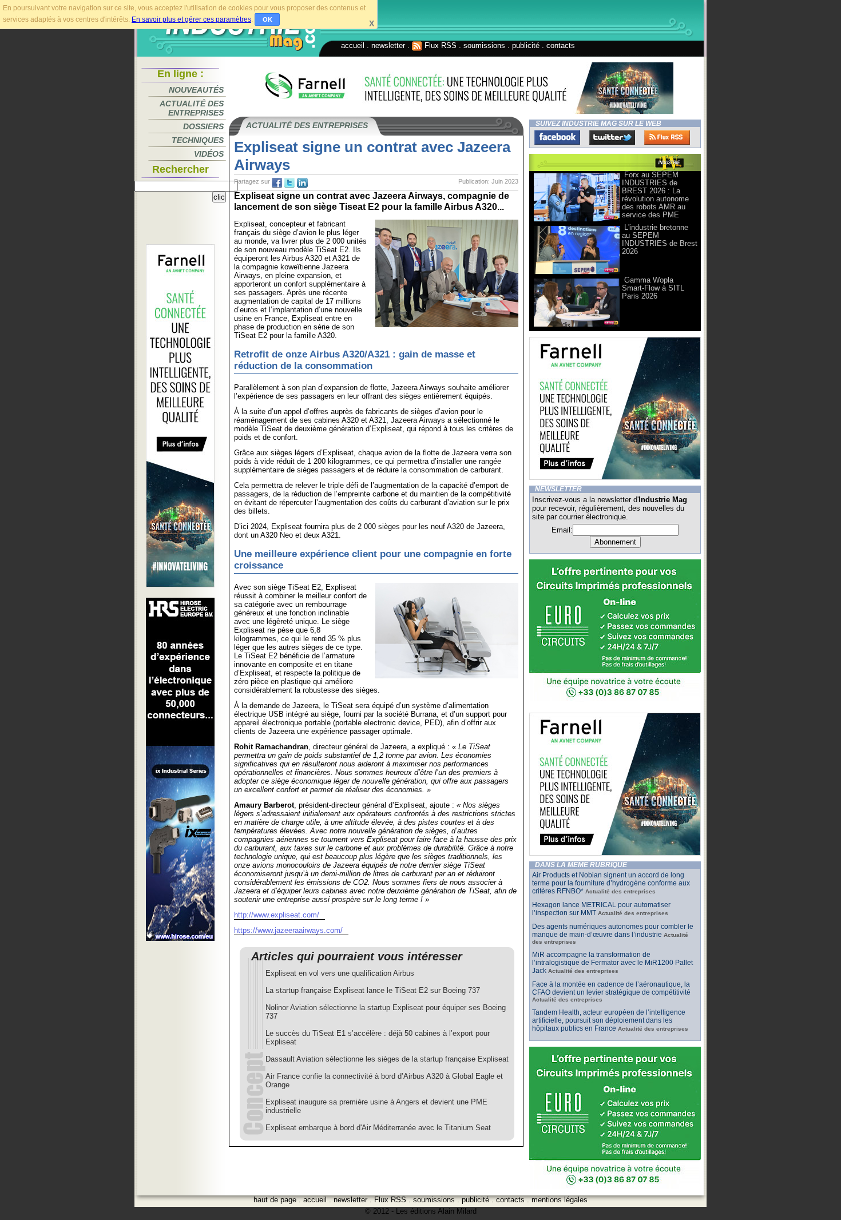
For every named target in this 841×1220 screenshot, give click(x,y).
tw (289, 183)
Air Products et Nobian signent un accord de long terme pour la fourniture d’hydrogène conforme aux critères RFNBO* (611, 883)
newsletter (388, 45)
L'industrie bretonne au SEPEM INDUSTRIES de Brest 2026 (659, 239)
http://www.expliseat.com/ (276, 915)
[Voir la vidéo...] (576, 220)
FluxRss (667, 137)
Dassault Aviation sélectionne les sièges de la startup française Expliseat (387, 1059)
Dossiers (203, 126)
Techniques (198, 140)
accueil (352, 45)
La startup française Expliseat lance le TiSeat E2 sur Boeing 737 (372, 990)
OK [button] (267, 19)
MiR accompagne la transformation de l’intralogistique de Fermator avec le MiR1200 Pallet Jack (612, 963)
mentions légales (559, 1199)
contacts (560, 45)
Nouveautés (196, 89)
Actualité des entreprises (192, 108)
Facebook (557, 137)
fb (277, 183)
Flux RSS (439, 45)
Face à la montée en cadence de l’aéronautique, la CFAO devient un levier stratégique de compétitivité (611, 988)
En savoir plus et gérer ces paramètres (191, 19)
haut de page (274, 1199)
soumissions (484, 45)
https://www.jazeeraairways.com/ (288, 930)
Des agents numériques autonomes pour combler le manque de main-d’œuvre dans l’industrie (612, 931)
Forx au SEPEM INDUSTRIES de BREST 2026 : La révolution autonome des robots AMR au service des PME (655, 194)
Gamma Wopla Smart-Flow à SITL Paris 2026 (653, 288)
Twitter (612, 137)
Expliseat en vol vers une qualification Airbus (339, 973)
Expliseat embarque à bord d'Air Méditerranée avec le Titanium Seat (378, 1127)
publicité (525, 45)
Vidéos (209, 153)
